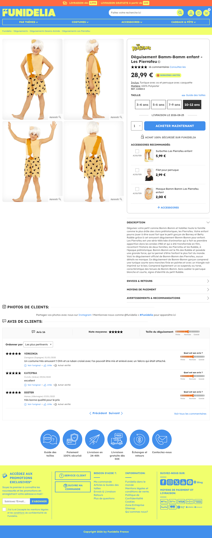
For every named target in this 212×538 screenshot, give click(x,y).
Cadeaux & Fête (182, 22)
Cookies (130, 501)
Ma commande (103, 481)
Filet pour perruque (167, 169)
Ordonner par (14, 344)
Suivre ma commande (74, 487)
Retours (98, 494)
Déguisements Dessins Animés (45, 31)
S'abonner (39, 501)
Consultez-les (178, 66)
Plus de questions (104, 498)
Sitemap (130, 508)
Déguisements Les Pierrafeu (76, 31)
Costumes (79, 22)
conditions (19, 512)
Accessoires (131, 22)
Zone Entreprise (134, 505)
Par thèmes (27, 22)
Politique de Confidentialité (134, 496)
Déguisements (21, 31)
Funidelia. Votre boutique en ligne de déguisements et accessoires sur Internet (29, 12)
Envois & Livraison (105, 491)
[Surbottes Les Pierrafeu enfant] (148, 155)
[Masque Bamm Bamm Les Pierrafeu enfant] (148, 193)
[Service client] (198, 13)
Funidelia (6, 31)
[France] (163, 482)
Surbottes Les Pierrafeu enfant (174, 151)
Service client (75, 475)
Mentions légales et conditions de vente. (137, 490)
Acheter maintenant (175, 126)
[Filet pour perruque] (148, 174)
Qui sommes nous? (136, 511)
